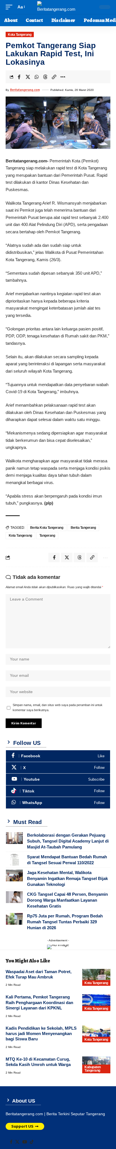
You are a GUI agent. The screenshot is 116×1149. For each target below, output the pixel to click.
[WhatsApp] (58, 802)
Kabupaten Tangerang (92, 1068)
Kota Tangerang (19, 35)
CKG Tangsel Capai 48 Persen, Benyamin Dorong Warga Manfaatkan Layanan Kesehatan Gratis (67, 900)
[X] (58, 768)
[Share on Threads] (45, 76)
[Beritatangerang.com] (58, 7)
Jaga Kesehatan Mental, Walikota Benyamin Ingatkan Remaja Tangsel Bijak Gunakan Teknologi (67, 878)
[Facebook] (58, 756)
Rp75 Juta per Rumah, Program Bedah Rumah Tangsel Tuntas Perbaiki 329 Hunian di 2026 (65, 921)
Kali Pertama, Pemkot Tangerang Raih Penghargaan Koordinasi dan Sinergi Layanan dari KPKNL (39, 1002)
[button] (10, 7)
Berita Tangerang (83, 528)
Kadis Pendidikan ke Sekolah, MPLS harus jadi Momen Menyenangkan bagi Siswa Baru (41, 1034)
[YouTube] (24, 1142)
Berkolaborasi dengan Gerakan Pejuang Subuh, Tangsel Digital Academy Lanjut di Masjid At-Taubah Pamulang (68, 841)
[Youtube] (58, 779)
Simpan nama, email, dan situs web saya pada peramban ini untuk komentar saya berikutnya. (57, 707)
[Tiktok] (58, 791)
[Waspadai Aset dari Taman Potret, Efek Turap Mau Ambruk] (96, 977)
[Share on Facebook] (19, 76)
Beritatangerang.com (25, 89)
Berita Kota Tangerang (46, 528)
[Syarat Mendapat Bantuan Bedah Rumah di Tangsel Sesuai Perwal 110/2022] (14, 860)
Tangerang (47, 535)
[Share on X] (28, 76)
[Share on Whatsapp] (37, 76)
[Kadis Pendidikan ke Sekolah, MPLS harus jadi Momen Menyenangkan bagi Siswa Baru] (96, 1033)
